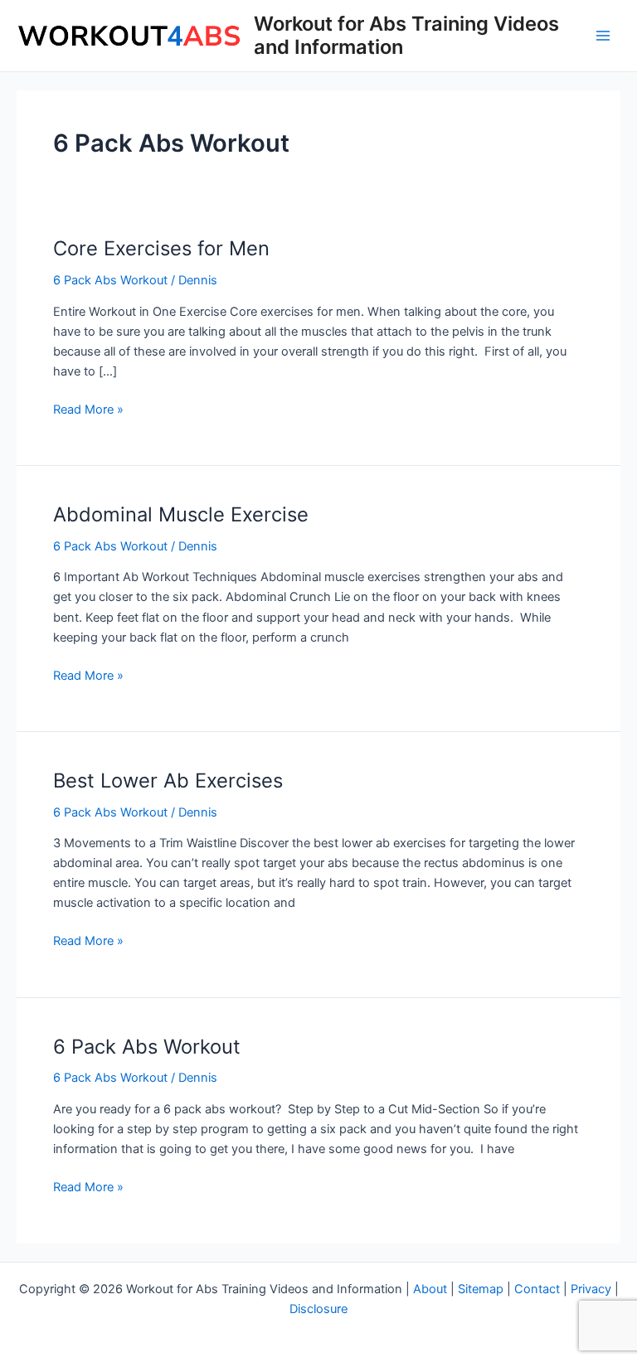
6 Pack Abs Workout (110, 280)
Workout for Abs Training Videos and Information (406, 35)
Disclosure (318, 1308)
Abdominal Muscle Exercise (181, 514)
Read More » (88, 410)
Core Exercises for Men (161, 248)
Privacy (591, 1289)
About (430, 1289)
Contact (537, 1289)
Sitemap (480, 1289)
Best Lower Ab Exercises (168, 780)
